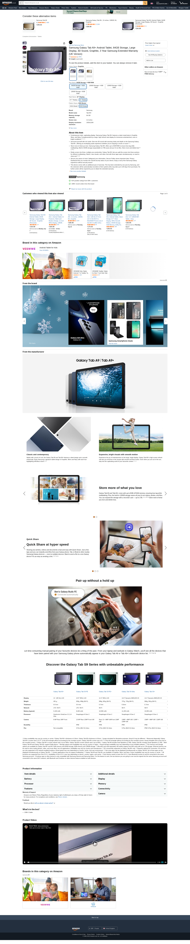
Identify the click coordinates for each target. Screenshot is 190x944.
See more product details (78, 171)
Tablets (40, 36)
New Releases (32, 8)
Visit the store (113, 343)
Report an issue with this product (81, 189)
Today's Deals (55, 8)
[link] (42, 25)
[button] (4, 8)
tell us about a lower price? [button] (44, 803)
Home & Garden (83, 8)
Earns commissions (43, 826)
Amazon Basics (44, 8)
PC (106, 8)
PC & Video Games (158, 8)
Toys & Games (122, 8)
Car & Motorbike (171, 8)
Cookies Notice (100, 934)
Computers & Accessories (29, 36)
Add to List (149, 60)
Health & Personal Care (143, 8)
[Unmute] (166, 862)
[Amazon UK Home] (76, 929)
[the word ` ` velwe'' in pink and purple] (29, 249)
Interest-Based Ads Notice (113, 934)
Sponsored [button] (162, 280)
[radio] (24, 43)
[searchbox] (83, 3)
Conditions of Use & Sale (79, 934)
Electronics (112, 8)
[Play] (24, 862)
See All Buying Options (155, 55)
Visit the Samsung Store (76, 45)
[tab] (94, 517)
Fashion (73, 8)
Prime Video (65, 8)
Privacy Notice (91, 934)
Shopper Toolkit (183, 8)
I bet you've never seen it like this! (40, 828)
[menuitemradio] (162, 862)
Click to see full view (47, 81)
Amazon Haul (13, 8)
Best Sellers (22, 8)
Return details (62, 797)
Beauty (131, 8)
